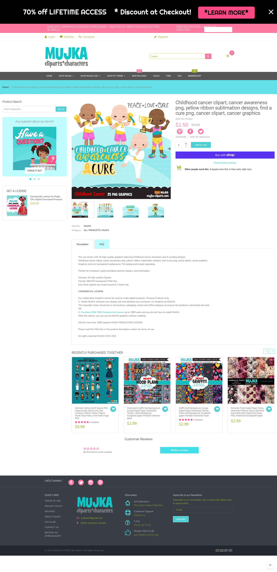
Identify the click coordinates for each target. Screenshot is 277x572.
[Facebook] (190, 131)
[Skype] (143, 480)
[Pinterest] (100, 482)
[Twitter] (201, 131)
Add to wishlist (200, 137)
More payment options (225, 162)
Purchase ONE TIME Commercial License (102, 312)
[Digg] (147, 480)
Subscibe (180, 519)
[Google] (107, 480)
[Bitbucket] (123, 480)
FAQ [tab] (101, 244)
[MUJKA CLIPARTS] (66, 56)
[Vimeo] (135, 480)
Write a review (179, 450)
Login (51, 37)
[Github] (111, 480)
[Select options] (113, 409)
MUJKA (87, 226)
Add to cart (201, 144)
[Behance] (151, 480)
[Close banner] (271, 12)
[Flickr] (119, 480)
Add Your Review (184, 118)
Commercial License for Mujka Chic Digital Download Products (46, 198)
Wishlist (69, 37)
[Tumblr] (127, 480)
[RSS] (115, 480)
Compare (89, 37)
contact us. (189, 339)
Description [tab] (83, 244)
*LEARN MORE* (226, 12)
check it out (34, 170)
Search (61, 109)
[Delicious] (139, 480)
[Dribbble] (131, 480)
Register (162, 37)
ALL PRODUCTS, (92, 230)
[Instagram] (90, 482)
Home (5, 87)
